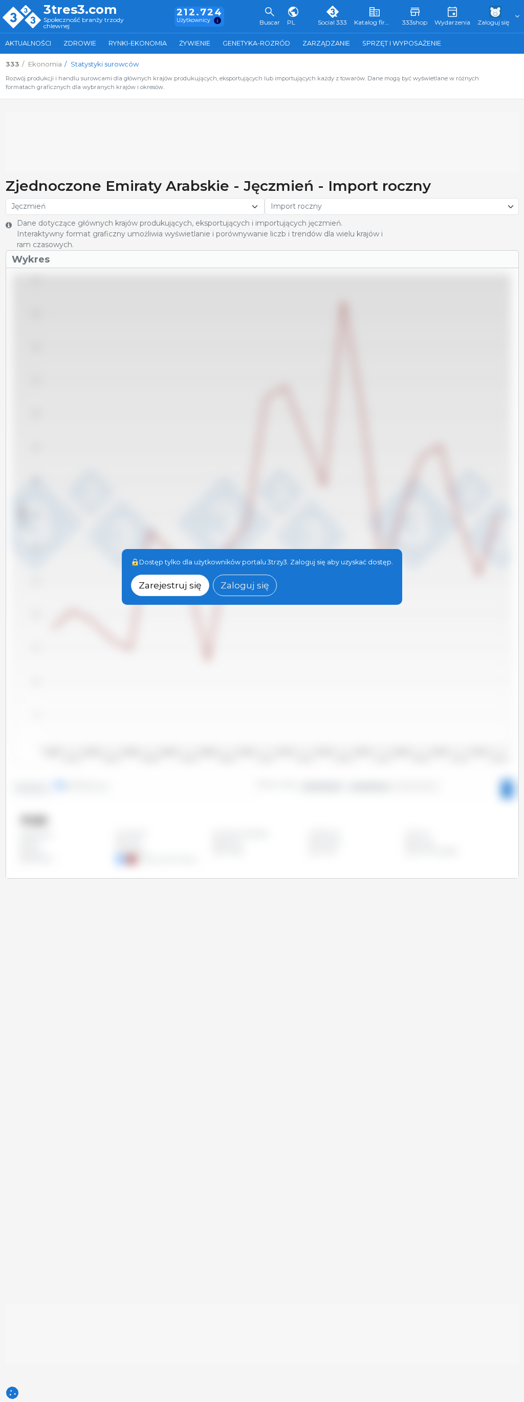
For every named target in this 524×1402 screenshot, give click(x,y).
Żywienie (194, 43)
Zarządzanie (326, 43)
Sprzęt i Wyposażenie (401, 43)
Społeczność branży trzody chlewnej (83, 23)
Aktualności (28, 43)
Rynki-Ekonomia (137, 43)
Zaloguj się (245, 585)
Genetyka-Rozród (256, 43)
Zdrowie (79, 43)
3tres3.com (80, 10)
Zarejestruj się (170, 585)
